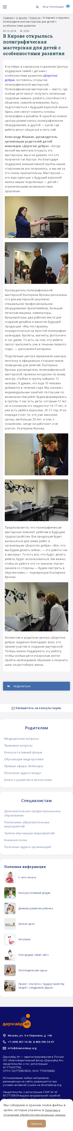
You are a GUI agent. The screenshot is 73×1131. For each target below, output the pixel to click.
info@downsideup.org (22, 1048)
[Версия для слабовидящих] (67, 7)
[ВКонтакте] (36, 686)
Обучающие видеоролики (24, 759)
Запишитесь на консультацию (38, 708)
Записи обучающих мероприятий (29, 833)
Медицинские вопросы (21, 739)
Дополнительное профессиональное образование (32, 813)
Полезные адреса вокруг (22, 773)
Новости (34, 17)
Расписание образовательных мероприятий (27, 824)
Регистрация (57, 6)
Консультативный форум (23, 752)
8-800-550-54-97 (43, 1041)
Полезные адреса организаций (27, 847)
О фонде (21, 17)
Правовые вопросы (18, 745)
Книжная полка (15, 840)
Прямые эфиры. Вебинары (23, 766)
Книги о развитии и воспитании (28, 780)
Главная (8, 17)
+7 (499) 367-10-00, (20, 1041)
